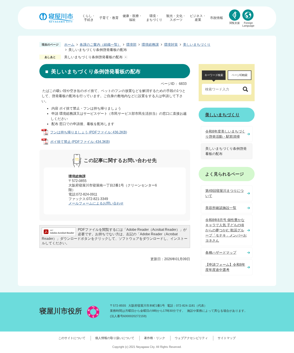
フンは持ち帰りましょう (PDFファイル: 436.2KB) (88, 132)
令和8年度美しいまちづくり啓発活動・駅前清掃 (225, 134)
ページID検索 (239, 75)
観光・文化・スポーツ (176, 17)
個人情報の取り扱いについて (114, 338)
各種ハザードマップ (220, 252)
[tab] (214, 75)
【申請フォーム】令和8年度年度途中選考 (225, 267)
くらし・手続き (88, 17)
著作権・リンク (154, 338)
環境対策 (171, 44)
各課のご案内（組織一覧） (100, 44)
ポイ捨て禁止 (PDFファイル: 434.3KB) (80, 142)
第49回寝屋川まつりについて (224, 193)
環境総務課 (150, 44)
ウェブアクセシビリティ (191, 338)
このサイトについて (71, 338)
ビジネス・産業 (198, 17)
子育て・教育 (109, 18)
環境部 (131, 44)
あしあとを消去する (126, 57)
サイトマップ (227, 338)
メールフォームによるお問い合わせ (96, 203)
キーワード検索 (213, 75)
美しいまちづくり (196, 44)
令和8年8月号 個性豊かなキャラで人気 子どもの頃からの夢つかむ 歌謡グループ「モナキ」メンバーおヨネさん (226, 230)
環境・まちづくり (154, 17)
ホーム (69, 44)
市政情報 (216, 18)
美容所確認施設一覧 (220, 208)
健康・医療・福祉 (132, 17)
